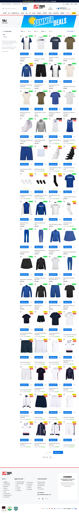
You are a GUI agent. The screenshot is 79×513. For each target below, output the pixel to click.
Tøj (30, 13)
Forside (4, 13)
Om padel (45, 13)
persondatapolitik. (67, 486)
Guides (50, 13)
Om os (72, 3)
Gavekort (67, 3)
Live (63, 3)
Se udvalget (53, 1)
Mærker (62, 13)
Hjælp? (75, 3)
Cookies (46, 498)
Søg (25, 8)
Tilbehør (39, 13)
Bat (9, 13)
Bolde (33, 13)
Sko (26, 13)
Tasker (22, 13)
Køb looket (56, 13)
